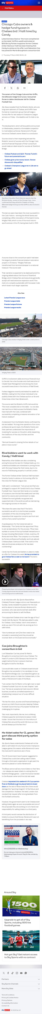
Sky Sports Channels (10, 984)
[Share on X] (11, 88)
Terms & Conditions (8, 995)
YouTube (21, 973)
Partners (5, 979)
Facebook (8, 973)
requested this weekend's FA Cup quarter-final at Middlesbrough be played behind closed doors (21, 783)
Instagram (17, 973)
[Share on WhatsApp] (18, 88)
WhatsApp (26, 973)
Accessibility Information (10, 1003)
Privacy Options (7, 1000)
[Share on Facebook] (5, 88)
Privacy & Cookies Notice (10, 997)
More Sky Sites (7, 988)
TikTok (12, 973)
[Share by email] (24, 88)
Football (9, 8)
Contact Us (5, 1005)
